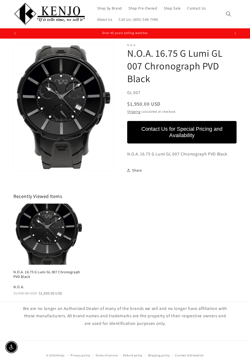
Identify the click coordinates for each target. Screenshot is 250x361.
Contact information (189, 355)
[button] (228, 14)
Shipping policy (159, 355)
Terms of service (106, 355)
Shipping (133, 111)
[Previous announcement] (15, 33)
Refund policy (133, 355)
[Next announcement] (235, 33)
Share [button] (137, 170)
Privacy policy (80, 355)
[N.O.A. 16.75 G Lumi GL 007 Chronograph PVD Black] (48, 234)
